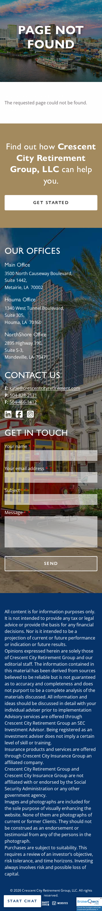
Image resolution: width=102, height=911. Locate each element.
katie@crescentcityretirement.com (45, 388)
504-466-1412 (23, 402)
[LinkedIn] (9, 415)
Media (10, 122)
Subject (14, 490)
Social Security (19, 109)
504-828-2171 (23, 395)
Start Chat (23, 901)
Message (15, 512)
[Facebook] (20, 415)
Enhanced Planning (24, 83)
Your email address (26, 468)
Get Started (51, 202)
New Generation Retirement (34, 96)
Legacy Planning (71, 83)
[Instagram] (31, 415)
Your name (18, 446)
